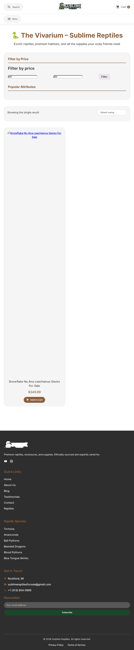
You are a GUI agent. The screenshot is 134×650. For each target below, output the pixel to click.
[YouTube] (5, 461)
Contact (9, 502)
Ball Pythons (11, 540)
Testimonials (12, 496)
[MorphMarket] (11, 461)
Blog (6, 491)
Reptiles (9, 508)
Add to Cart (36, 400)
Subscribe (67, 612)
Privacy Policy (56, 645)
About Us (10, 485)
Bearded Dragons (15, 546)
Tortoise (9, 528)
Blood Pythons (13, 552)
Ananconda (11, 534)
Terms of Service (76, 645)
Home (7, 479)
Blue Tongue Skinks (16, 558)
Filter (104, 76)
